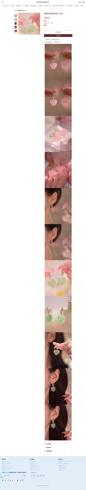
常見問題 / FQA (61, 470)
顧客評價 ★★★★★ (62, 467)
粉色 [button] (51, 23)
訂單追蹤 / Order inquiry (34, 465)
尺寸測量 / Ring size (33, 461)
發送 (25, 475)
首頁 (15, 10)
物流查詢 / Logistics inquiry (35, 467)
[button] (3, 2)
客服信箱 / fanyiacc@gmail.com (63, 463)
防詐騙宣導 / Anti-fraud (6, 470)
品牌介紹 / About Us (5, 461)
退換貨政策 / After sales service (7, 465)
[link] (6, 5)
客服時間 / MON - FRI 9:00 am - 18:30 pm (65, 461)
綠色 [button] (46, 23)
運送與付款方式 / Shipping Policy (8, 467)
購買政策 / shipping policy (34, 470)
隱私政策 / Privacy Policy (6, 463)
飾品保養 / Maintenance (34, 463)
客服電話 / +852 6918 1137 (62, 465)
